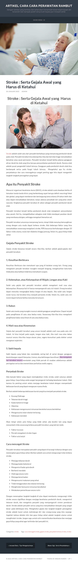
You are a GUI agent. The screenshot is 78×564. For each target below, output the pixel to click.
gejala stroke (44, 532)
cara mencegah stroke (32, 532)
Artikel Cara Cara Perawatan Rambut (39, 6)
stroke (16, 532)
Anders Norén (60, 559)
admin (24, 91)
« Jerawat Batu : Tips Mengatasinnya (20, 545)
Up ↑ (70, 559)
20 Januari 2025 (12, 91)
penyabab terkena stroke (57, 532)
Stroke (8, 153)
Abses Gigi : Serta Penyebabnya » (59, 545)
